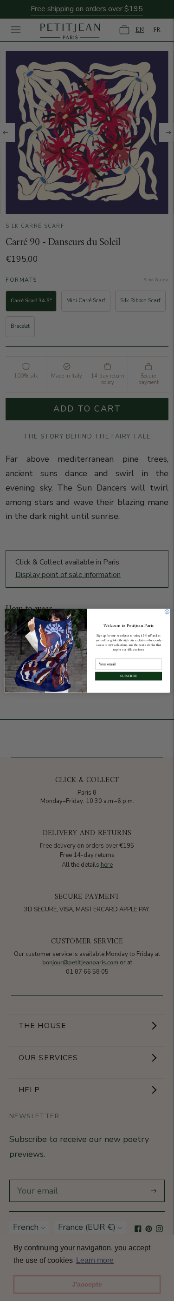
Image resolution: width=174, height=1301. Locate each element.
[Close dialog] (167, 612)
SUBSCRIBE (128, 676)
